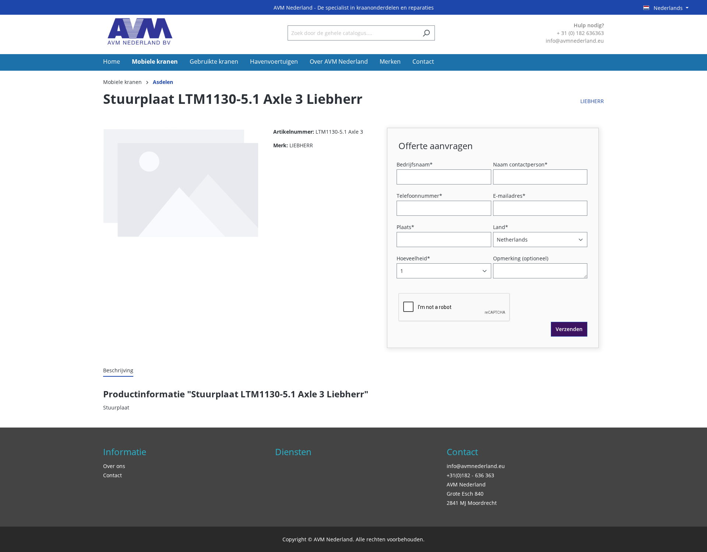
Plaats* (405, 227)
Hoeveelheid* (413, 258)
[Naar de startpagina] (140, 31)
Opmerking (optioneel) (520, 258)
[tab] (118, 371)
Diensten (293, 452)
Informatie (124, 452)
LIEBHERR (592, 101)
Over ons (114, 466)
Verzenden (569, 329)
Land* (500, 227)
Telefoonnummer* (419, 195)
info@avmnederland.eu (476, 466)
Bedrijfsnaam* (415, 164)
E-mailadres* (509, 195)
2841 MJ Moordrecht (472, 502)
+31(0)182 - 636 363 (470, 475)
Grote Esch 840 (465, 493)
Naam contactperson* (520, 164)
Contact (112, 475)
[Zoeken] (426, 33)
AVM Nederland (466, 484)
